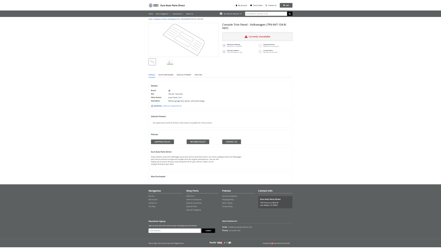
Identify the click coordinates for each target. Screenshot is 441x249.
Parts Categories (162, 14)
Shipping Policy (162, 142)
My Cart (152, 196)
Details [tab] (152, 75)
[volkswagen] (186, 91)
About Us (189, 14)
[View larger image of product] (152, 61)
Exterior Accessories (194, 203)
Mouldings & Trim (174, 19)
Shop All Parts (191, 206)
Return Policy (227, 203)
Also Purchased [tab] (165, 75)
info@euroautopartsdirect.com (240, 227)
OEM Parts (190, 196)
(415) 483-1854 (234, 230)
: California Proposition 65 (168, 106)
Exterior (164, 19)
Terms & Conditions (229, 196)
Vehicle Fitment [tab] (184, 75)
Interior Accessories (194, 199)
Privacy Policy (227, 206)
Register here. (179, 243)
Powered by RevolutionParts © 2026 (276, 243)
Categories (157, 19)
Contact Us (272, 5)
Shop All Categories (193, 210)
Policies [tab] (198, 75)
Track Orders (257, 5)
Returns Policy (198, 142)
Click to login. (153, 243)
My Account (242, 5)
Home (151, 14)
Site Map (152, 206)
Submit (208, 231)
